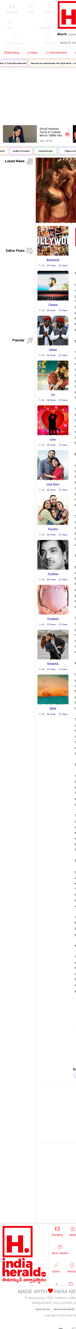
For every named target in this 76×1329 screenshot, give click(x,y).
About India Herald (64, 1309)
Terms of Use (42, 1309)
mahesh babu (44, 151)
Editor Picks (15, 251)
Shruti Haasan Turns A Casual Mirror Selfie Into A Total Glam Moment (51, 132)
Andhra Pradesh (19, 151)
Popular (18, 341)
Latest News (15, 162)
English (72, 34)
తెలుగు (62, 35)
